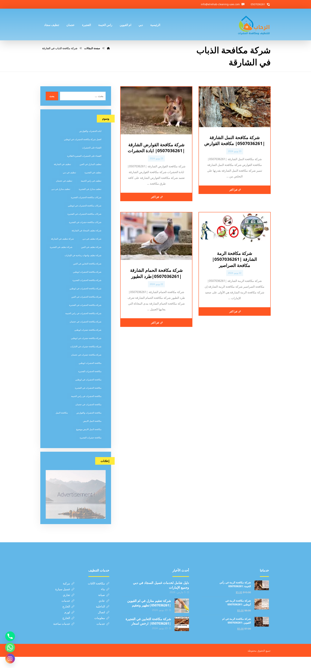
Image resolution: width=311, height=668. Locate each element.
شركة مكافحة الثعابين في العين (87, 263)
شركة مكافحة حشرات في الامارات (85, 346)
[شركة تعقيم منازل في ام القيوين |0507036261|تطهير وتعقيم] (182, 605)
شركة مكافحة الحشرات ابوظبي (87, 271)
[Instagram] (10, 658)
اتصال (101, 612)
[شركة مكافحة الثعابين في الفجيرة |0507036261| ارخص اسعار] (182, 624)
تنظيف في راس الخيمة (91, 180)
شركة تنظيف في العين (91, 247)
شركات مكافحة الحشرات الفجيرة (86, 197)
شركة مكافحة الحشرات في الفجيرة (85, 305)
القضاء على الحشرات (91, 147)
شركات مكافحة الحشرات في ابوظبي (84, 205)
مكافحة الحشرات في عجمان (88, 404)
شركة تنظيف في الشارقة (62, 238)
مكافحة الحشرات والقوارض (88, 412)
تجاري (66, 595)
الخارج (66, 606)
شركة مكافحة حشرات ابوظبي (87, 329)
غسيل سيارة (62, 589)
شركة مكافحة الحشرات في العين (86, 296)
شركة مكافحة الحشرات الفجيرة (87, 280)
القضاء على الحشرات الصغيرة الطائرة (84, 155)
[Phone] (10, 636)
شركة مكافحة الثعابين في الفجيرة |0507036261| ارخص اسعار (148, 621)
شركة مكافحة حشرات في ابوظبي (86, 338)
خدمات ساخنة (61, 624)
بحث (51, 96)
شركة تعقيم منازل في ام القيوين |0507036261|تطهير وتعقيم (149, 602)
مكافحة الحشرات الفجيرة (89, 371)
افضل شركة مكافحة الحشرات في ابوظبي (82, 139)
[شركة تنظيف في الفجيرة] (254, 24)
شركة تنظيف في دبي (91, 238)
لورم (67, 612)
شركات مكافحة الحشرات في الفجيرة (84, 213)
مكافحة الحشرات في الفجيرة (88, 387)
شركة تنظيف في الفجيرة (61, 247)
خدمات (66, 601)
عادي (102, 601)
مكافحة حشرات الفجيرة (90, 437)
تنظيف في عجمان (64, 180)
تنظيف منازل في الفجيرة (90, 189)
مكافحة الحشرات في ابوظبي (88, 379)
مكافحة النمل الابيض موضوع (88, 429)
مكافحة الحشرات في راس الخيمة (86, 396)
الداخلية (100, 606)
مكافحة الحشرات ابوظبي (90, 363)
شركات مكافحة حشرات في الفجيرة (85, 222)
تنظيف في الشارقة (62, 164)
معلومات (99, 618)
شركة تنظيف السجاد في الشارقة (86, 230)
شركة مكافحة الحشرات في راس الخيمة (83, 313)
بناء (103, 589)
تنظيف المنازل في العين (90, 164)
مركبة (66, 583)
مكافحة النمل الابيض (92, 421)
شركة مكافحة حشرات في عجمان (86, 354)
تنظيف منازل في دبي (60, 189)
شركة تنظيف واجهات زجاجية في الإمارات (83, 255)
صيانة (101, 595)
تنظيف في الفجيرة (93, 172)
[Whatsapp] (10, 647)
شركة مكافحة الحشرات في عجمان (85, 321)
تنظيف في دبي (69, 172)
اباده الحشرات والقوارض (90, 131)
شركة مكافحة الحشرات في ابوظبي (85, 288)
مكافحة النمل (62, 412)
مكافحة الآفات (96, 583)
